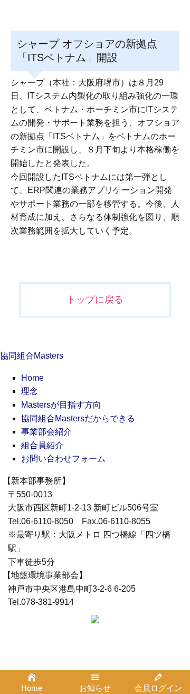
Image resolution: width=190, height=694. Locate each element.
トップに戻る (95, 299)
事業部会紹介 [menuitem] (46, 431)
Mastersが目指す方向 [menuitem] (61, 404)
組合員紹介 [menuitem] (42, 445)
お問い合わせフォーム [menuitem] (63, 458)
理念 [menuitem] (29, 391)
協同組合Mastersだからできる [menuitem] (78, 418)
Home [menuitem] (32, 377)
